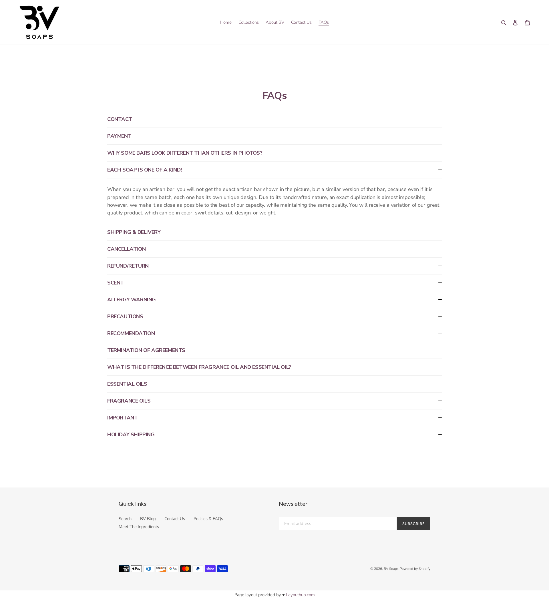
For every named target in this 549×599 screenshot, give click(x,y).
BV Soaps (391, 568)
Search (125, 519)
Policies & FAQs (208, 519)
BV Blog (148, 519)
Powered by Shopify (415, 568)
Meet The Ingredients (139, 527)
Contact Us (174, 519)
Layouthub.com (300, 595)
